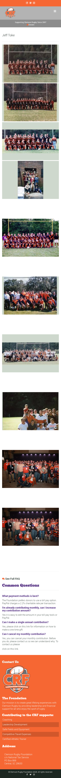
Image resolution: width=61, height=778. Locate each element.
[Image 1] (30, 63)
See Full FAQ (12, 578)
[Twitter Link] (30, 2)
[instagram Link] (34, 2)
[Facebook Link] (27, 2)
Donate (31, 24)
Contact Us (10, 661)
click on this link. (10, 648)
